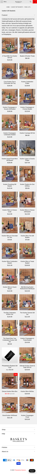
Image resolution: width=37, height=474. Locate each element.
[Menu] (1, 1)
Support (32, 471)
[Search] (30, 1)
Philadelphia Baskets (20, 470)
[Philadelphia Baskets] (18, 1)
